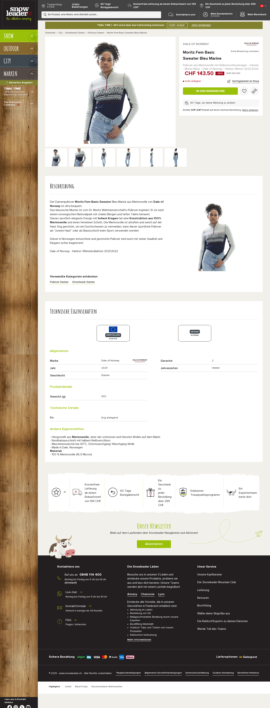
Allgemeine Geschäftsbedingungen (163, 673)
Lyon (161, 594)
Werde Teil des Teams (211, 628)
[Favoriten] (244, 91)
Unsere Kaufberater (209, 574)
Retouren (203, 597)
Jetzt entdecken (201, 25)
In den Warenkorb (210, 91)
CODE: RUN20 (176, 25)
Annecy (132, 594)
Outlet (68, 687)
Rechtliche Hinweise (248, 673)
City (60, 33)
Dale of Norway (196, 44)
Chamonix (147, 594)
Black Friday (81, 687)
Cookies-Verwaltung (223, 673)
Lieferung (203, 590)
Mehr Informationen (139, 639)
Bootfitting (204, 605)
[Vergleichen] (254, 91)
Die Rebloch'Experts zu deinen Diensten (222, 621)
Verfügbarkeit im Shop (245, 81)
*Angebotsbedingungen (128, 673)
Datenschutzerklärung (197, 673)
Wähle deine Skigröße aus (213, 613)
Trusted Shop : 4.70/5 (55, 5)
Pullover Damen (96, 33)
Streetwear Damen (75, 33)
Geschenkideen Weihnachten (106, 687)
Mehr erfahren (250, 110)
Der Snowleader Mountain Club (216, 582)
